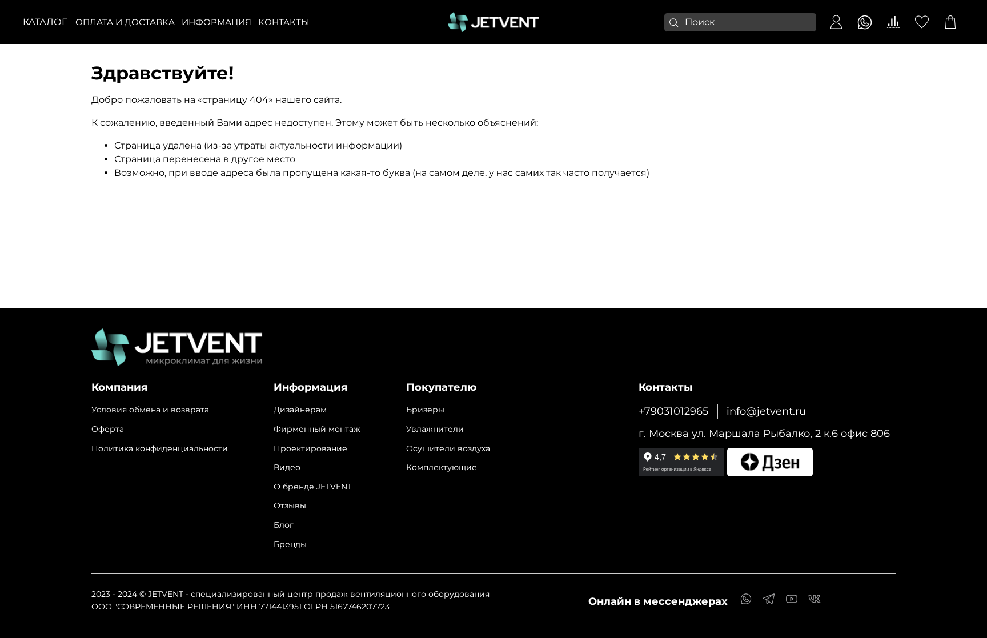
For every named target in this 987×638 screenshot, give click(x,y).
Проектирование (310, 448)
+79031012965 (673, 411)
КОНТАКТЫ (284, 22)
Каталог (45, 22)
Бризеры (425, 409)
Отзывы (290, 505)
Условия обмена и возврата (150, 409)
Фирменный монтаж (317, 429)
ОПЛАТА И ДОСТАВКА (125, 22)
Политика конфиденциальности (159, 448)
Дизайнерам (300, 409)
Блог (284, 525)
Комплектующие (441, 467)
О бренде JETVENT (313, 486)
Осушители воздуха (448, 448)
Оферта (107, 429)
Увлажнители (435, 429)
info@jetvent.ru (766, 411)
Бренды (290, 544)
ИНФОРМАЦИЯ (216, 22)
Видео (287, 467)
